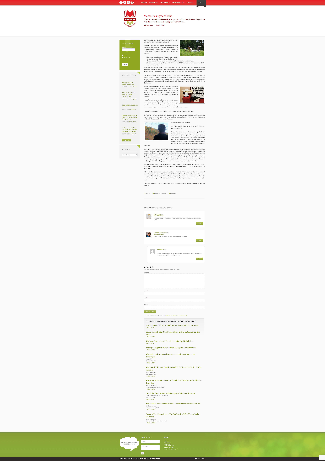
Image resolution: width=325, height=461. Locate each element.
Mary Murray (157, 214)
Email (146, 297)
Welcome (144, 2)
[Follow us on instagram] (132, 3)
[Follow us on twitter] (124, 3)
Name (146, 291)
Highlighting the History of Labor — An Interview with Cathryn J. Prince (129, 117)
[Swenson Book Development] (130, 18)
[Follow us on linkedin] (128, 3)
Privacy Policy (200, 459)
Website (146, 304)
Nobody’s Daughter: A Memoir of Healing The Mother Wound (171, 347)
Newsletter (127, 57)
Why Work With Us (178, 2)
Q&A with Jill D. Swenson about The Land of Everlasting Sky (129, 94)
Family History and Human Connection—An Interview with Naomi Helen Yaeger (129, 129)
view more (126, 140)
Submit (125, 64)
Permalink (173, 193)
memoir (156, 193)
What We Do (164, 2)
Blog (201, 2)
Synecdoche (162, 193)
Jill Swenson (160, 249)
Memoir (148, 193)
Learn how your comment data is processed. (175, 315)
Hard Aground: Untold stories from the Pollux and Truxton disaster (173, 325)
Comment (147, 272)
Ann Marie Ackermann (160, 232)
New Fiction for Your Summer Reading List (128, 83)
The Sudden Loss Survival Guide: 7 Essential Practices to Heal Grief (173, 403)
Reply (199, 223)
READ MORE (150, 327)
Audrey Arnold (132, 86)
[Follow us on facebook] (121, 3)
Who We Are (153, 2)
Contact (190, 2)
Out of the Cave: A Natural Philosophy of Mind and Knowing (170, 393)
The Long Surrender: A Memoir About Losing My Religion (169, 341)
